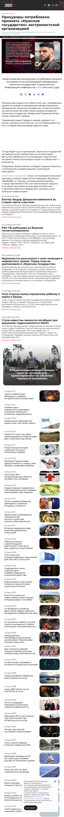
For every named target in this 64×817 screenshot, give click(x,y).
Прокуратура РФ (15, 37)
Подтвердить (30, 808)
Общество (5, 37)
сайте (39, 87)
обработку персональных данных (33, 798)
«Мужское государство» (28, 37)
